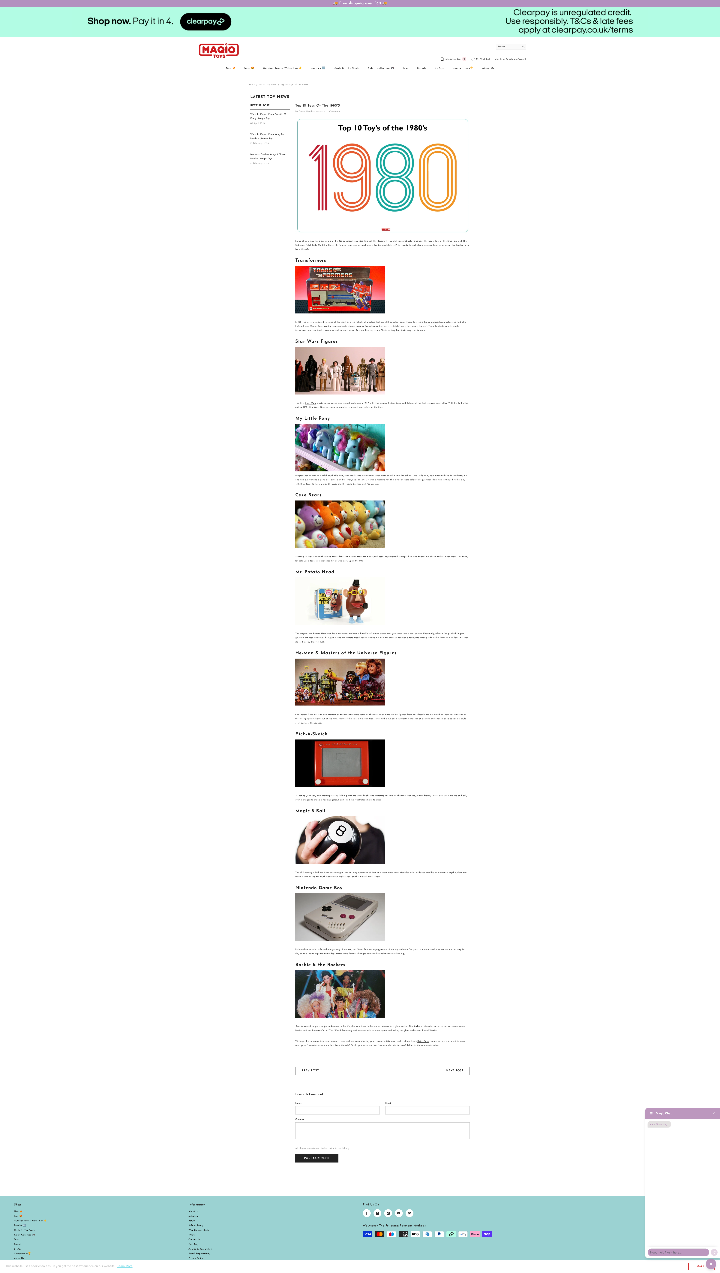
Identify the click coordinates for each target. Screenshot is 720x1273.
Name (298, 1103)
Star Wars (310, 403)
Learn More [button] (124, 1266)
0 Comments (333, 111)
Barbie (417, 1026)
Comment (300, 1119)
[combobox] (508, 47)
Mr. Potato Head (318, 634)
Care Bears (309, 561)
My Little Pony (421, 476)
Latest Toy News (267, 85)
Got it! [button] (701, 1266)
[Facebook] (367, 1213)
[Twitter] (409, 1213)
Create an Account (516, 59)
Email (388, 1103)
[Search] (511, 47)
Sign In (498, 59)
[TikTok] (388, 1213)
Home (251, 85)
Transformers (431, 322)
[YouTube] (399, 1213)
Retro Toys (423, 1041)
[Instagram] (377, 1213)
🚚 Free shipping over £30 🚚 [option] (360, 3)
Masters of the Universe (341, 715)
